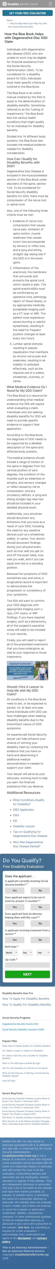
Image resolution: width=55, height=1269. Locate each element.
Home (10, 20)
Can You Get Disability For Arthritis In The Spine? (25, 1068)
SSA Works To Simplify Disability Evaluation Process (26, 1117)
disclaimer (24, 1238)
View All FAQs (8, 1081)
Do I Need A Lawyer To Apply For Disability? (22, 1051)
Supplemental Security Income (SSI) (20, 1024)
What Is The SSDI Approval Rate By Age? (21, 1063)
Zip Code (10, 959)
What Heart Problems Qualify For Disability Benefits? (26, 1046)
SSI (15, 820)
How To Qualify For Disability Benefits (26, 1004)
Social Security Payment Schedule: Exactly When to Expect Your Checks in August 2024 (26, 1112)
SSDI (16, 815)
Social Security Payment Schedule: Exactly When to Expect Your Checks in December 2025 (26, 1099)
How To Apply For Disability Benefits (25, 998)
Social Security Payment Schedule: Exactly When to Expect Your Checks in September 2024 (26, 1106)
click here (23, 1227)
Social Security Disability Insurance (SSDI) (23, 1029)
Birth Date (10, 946)
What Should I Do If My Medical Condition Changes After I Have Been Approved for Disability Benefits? (25, 1122)
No (40, 890)
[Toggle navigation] (50, 3)
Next (27, 974)
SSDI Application (23, 809)
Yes (15, 890)
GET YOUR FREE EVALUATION (27, 13)
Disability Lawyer (24, 826)
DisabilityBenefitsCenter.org (19, 1155)
